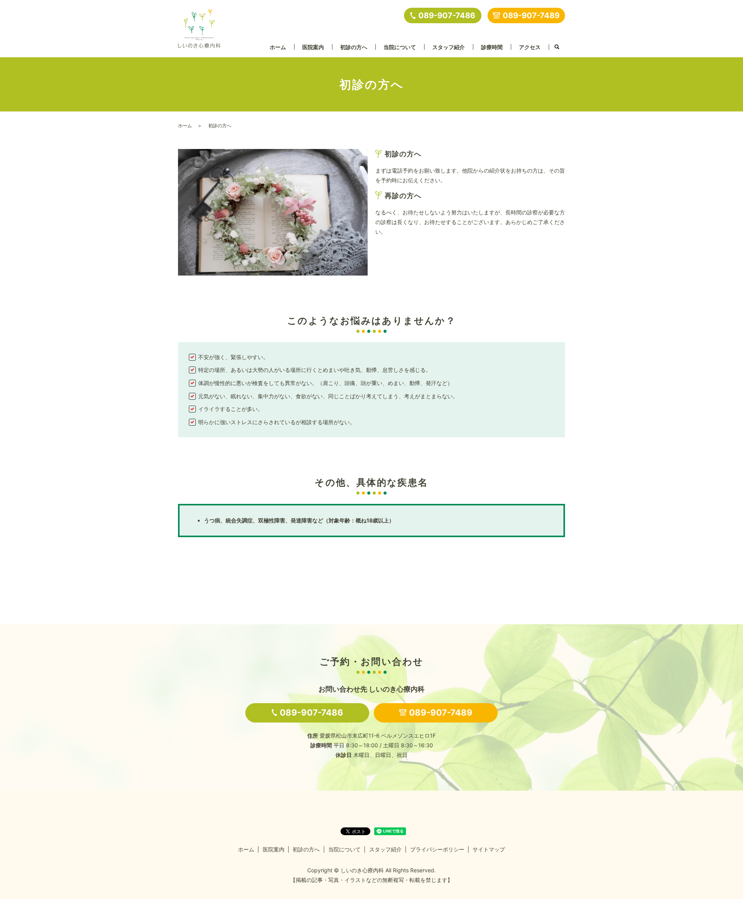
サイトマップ (489, 849)
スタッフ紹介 (448, 47)
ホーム (278, 47)
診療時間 (492, 47)
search (557, 47)
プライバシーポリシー (437, 849)
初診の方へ (353, 47)
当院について (399, 47)
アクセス (530, 47)
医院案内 (313, 47)
